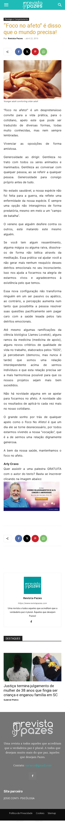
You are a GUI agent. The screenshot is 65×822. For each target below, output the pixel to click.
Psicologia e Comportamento (16, 19)
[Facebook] (18, 51)
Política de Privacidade (20, 813)
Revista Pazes (15, 38)
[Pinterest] (35, 51)
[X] (27, 51)
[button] (6, 5)
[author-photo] (32, 593)
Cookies (40, 813)
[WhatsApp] (43, 51)
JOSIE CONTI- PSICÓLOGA (19, 798)
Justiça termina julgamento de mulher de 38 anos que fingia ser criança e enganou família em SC (31, 690)
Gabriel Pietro (11, 699)
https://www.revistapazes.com (32, 603)
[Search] (60, 5)
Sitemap (52, 813)
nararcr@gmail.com (38, 765)
